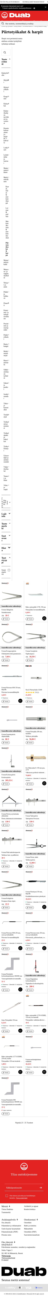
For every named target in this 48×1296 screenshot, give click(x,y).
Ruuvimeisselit (6, 363)
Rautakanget (6, 345)
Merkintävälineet (6, 179)
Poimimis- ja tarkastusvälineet (6, 314)
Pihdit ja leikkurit (6, 295)
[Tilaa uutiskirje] (41, 1187)
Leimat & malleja (7, 212)
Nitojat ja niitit (6, 285)
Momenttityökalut (6, 262)
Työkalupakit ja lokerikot (6, 437)
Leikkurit (6, 149)
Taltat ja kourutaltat (6, 407)
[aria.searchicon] (2, 23)
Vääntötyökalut (6, 469)
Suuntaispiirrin (4, 572)
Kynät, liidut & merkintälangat (7, 195)
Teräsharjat (6, 416)
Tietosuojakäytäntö (21, 1198)
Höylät (6, 81)
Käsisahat (6, 105)
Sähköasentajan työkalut (6, 374)
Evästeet (5, 1260)
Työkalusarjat (6, 449)
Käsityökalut (5, 74)
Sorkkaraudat (6, 396)
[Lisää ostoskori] (44, 618)
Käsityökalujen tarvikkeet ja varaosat (6, 117)
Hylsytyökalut (6, 89)
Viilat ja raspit (6, 487)
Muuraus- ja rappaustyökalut (6, 274)
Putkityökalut (6, 337)
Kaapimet (6, 98)
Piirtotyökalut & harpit (7, 249)
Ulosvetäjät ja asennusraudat (6, 459)
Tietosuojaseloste (8, 1258)
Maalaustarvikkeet (6, 170)
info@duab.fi (7, 1245)
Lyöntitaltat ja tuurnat (6, 159)
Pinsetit (6, 304)
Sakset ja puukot (6, 386)
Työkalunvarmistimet (6, 425)
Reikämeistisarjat (6, 353)
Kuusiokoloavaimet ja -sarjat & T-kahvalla (6, 135)
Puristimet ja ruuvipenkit (6, 327)
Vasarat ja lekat (6, 478)
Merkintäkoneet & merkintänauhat (7, 229)
